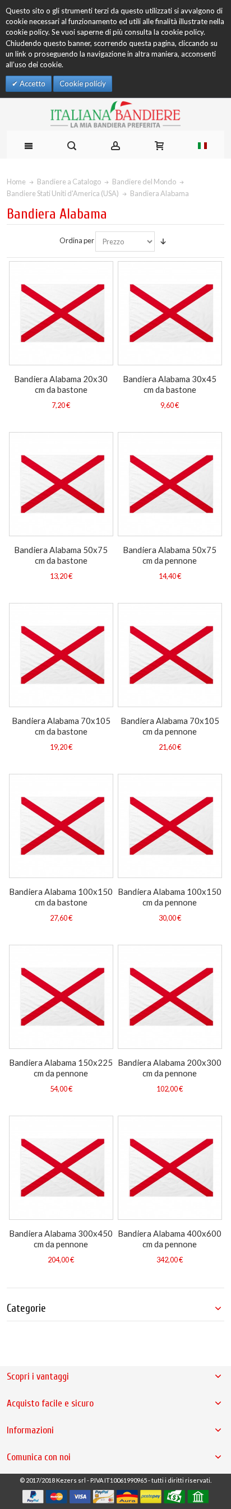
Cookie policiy (82, 83)
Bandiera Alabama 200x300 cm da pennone (169, 1067)
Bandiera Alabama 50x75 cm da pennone (169, 555)
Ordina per (76, 240)
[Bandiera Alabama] (61, 313)
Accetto (31, 83)
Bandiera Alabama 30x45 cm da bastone (169, 384)
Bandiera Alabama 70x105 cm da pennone (170, 726)
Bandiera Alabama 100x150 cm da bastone (61, 896)
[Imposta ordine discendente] (163, 241)
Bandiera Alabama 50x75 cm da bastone (61, 555)
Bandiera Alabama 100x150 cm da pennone (169, 896)
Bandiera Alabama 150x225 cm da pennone (61, 1067)
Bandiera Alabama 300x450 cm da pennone (61, 1238)
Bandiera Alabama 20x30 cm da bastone (61, 384)
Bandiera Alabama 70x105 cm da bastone (61, 726)
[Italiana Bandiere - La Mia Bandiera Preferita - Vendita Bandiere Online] (115, 114)
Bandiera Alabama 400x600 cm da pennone (169, 1238)
